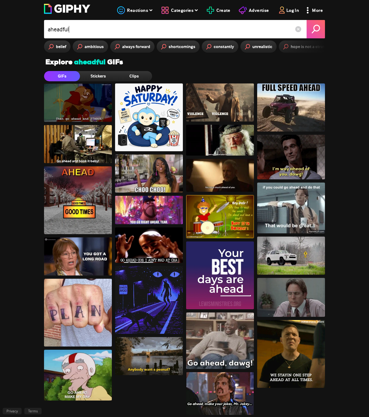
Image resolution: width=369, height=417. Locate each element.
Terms (33, 411)
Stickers (98, 76)
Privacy (12, 411)
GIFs (62, 76)
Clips (134, 76)
